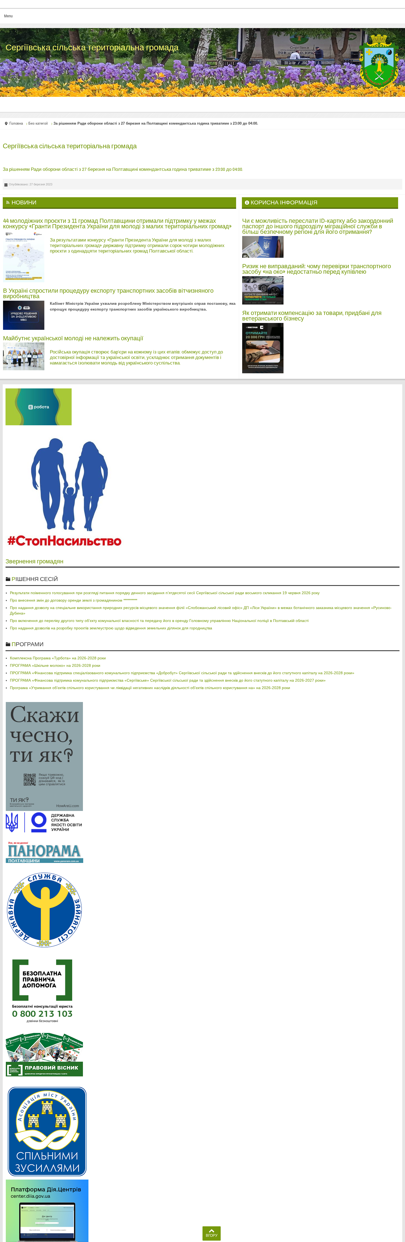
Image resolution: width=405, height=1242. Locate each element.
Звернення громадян (34, 561)
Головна (16, 123)
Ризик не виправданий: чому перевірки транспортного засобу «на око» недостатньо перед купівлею (316, 269)
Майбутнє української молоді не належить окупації (73, 338)
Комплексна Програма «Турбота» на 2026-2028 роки (58, 658)
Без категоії (38, 123)
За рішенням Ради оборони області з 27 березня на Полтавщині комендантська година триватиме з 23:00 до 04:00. (123, 169)
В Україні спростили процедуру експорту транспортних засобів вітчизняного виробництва (108, 293)
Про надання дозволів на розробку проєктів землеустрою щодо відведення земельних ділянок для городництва (111, 628)
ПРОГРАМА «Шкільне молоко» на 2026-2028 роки (55, 665)
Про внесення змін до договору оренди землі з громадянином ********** (73, 600)
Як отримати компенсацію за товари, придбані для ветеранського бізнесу (312, 315)
